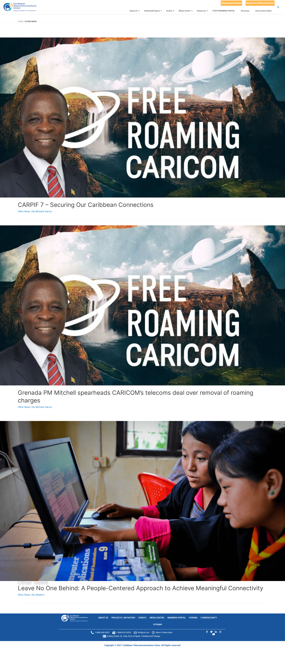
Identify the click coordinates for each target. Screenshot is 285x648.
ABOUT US (103, 617)
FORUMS (193, 617)
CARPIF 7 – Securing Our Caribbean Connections (85, 204)
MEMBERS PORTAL (176, 617)
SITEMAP (157, 624)
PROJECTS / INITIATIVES (123, 617)
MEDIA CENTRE (157, 617)
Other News (24, 211)
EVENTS (142, 617)
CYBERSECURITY (209, 617)
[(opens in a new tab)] (142, 117)
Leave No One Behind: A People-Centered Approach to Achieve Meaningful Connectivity (140, 588)
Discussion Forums (231, 3)
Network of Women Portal (260, 3)
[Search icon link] (278, 7)
